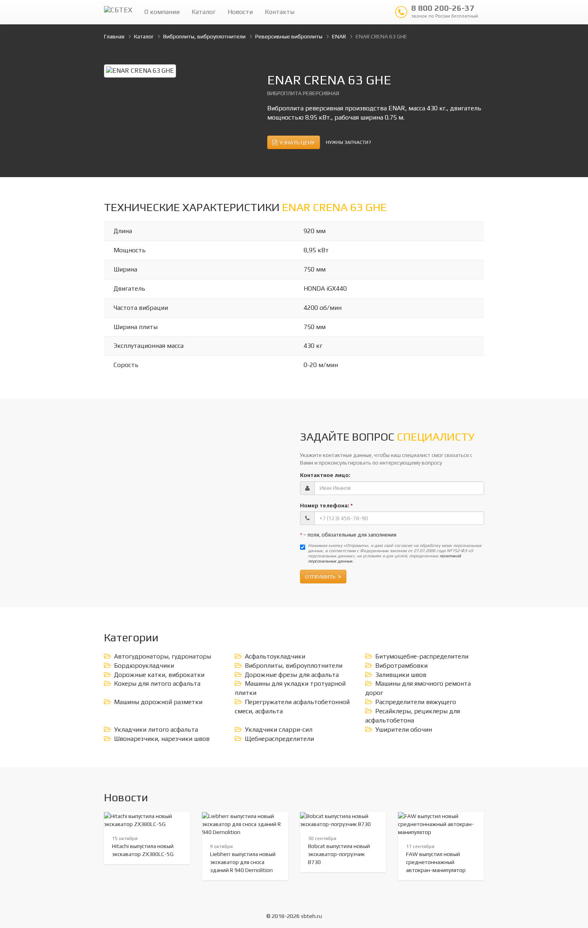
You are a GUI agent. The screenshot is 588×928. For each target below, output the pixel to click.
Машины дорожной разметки (158, 702)
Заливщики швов (400, 675)
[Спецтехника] (118, 12)
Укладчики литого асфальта (156, 729)
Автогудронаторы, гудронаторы (162, 656)
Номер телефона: (326, 505)
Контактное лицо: (325, 475)
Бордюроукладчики (144, 665)
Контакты (279, 12)
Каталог (204, 12)
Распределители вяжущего (415, 702)
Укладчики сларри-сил (278, 729)
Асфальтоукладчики (275, 656)
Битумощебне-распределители (421, 656)
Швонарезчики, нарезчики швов (162, 738)
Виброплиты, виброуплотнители (293, 665)
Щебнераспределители (279, 738)
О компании (162, 12)
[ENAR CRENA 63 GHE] (140, 70)
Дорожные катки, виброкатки (159, 675)
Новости (240, 12)
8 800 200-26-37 (444, 10)
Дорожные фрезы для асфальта (292, 675)
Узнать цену (296, 142)
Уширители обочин (403, 729)
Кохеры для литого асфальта (157, 683)
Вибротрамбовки (401, 665)
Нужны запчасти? (348, 142)
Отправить (321, 576)
